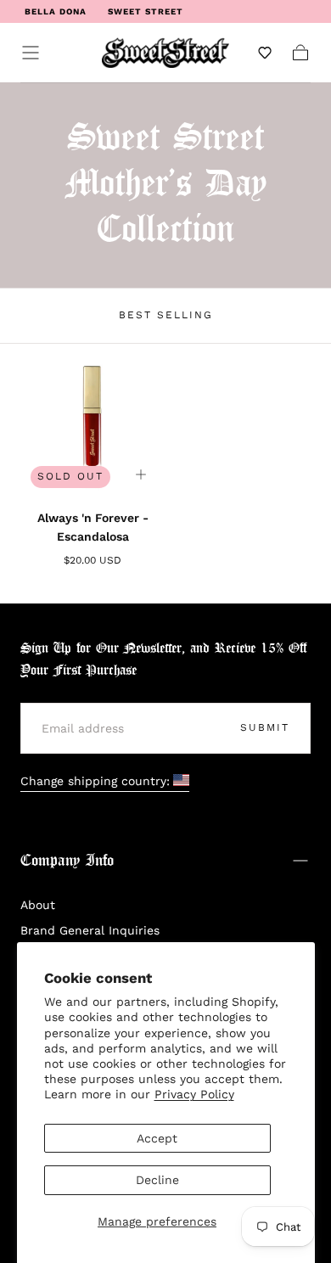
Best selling (166, 315)
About (37, 905)
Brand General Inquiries (90, 930)
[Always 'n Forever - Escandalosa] (92, 426)
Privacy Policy (194, 1094)
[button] (30, 52)
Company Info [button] (67, 861)
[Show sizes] (140, 474)
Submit (264, 727)
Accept (157, 1138)
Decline (157, 1180)
